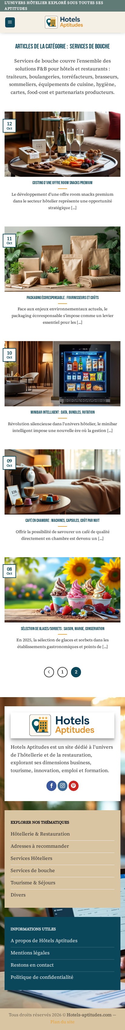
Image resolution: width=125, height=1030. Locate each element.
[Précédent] (49, 672)
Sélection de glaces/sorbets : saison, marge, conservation (62, 628)
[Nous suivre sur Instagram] (63, 786)
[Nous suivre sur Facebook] (51, 786)
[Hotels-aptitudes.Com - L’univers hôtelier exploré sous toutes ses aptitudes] (64, 22)
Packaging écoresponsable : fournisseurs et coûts (63, 297)
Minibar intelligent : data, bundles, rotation (63, 412)
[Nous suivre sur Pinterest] (74, 786)
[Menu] (10, 22)
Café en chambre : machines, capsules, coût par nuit (62, 520)
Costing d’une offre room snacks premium (62, 182)
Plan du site (62, 1022)
